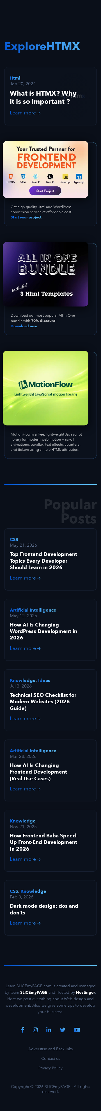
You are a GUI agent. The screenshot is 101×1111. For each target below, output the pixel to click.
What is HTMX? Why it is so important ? (43, 97)
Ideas (44, 680)
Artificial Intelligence (33, 610)
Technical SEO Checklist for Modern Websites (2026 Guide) (43, 701)
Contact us (50, 1058)
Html (15, 78)
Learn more (23, 113)
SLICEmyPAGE (57, 1086)
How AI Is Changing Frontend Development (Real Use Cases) (38, 771)
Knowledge (23, 680)
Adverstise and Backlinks (50, 1049)
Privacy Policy (50, 1068)
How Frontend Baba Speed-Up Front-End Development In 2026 (44, 842)
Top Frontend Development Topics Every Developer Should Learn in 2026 (43, 560)
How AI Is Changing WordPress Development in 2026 (43, 631)
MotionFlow (21, 434)
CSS (14, 539)
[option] (50, 559)
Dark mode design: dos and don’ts (44, 909)
